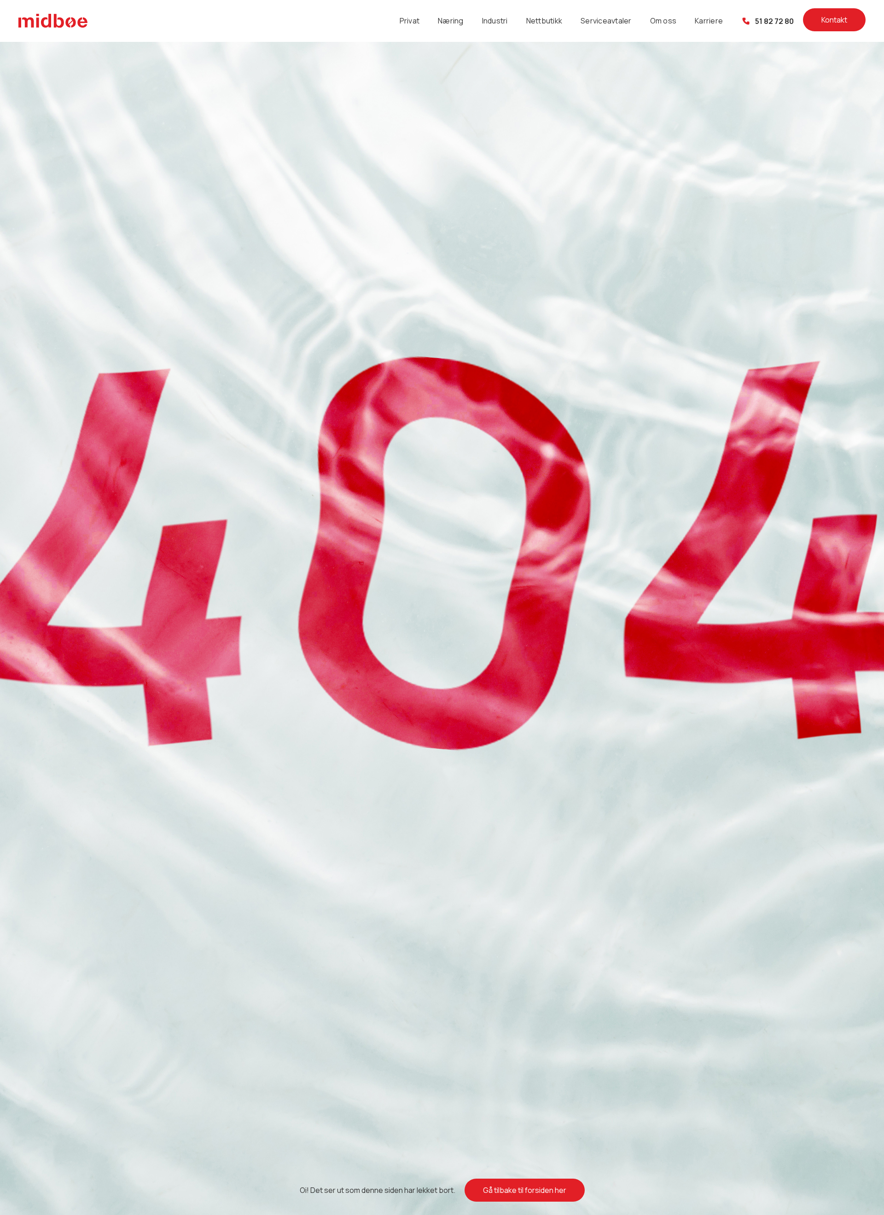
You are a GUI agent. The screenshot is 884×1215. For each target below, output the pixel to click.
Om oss (663, 21)
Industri (495, 21)
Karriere (709, 21)
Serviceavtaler (606, 21)
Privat (410, 21)
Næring (451, 21)
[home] (52, 21)
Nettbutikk (544, 21)
